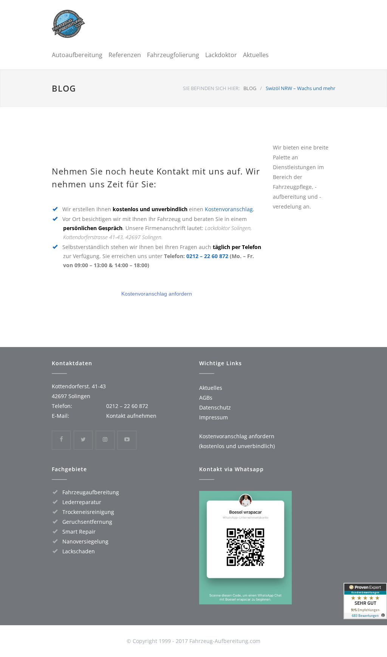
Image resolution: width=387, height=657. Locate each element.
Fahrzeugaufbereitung (90, 492)
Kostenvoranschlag (229, 209)
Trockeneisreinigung (88, 511)
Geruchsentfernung (87, 521)
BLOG (64, 88)
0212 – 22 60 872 (207, 256)
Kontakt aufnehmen (131, 415)
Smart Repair (79, 531)
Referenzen (124, 55)
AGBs (205, 397)
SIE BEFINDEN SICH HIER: (211, 88)
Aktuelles (256, 55)
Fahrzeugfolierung (173, 55)
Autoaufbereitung (77, 55)
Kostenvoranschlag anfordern (156, 294)
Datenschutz (215, 407)
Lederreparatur (81, 502)
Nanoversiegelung (85, 541)
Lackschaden (78, 551)
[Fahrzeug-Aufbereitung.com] (99, 24)
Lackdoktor (221, 55)
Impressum (213, 417)
